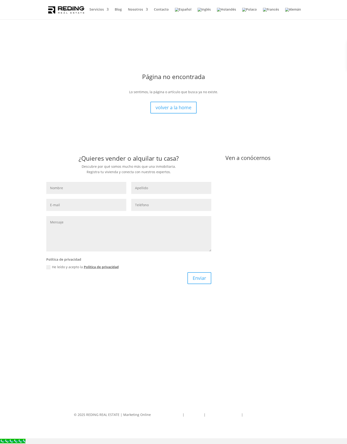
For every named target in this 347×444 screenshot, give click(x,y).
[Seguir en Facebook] (254, 232)
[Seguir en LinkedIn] (272, 232)
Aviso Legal (194, 414)
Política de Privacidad (223, 414)
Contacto (161, 10)
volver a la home (173, 107)
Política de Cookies (258, 414)
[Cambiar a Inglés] (204, 13)
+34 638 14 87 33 (250, 187)
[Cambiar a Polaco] (249, 13)
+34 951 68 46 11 (250, 172)
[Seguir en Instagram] (263, 232)
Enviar (199, 278)
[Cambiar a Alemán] (293, 13)
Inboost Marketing (167, 414)
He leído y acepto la (85, 267)
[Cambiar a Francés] (271, 13)
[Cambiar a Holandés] (226, 13)
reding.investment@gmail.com (261, 216)
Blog (118, 10)
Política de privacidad (101, 267)
